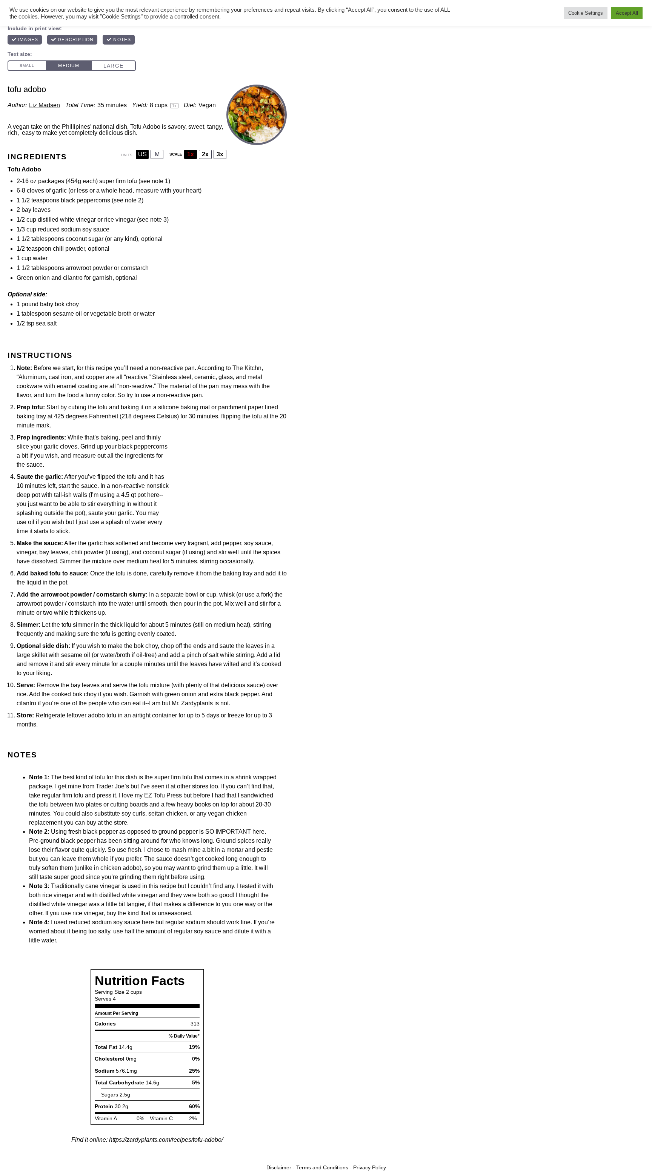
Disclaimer (278, 1167)
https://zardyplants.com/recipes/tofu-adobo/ (166, 1139)
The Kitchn (246, 368)
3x (220, 154)
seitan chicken (167, 813)
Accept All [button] (627, 13)
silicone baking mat (184, 407)
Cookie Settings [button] (585, 13)
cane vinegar (102, 886)
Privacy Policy (369, 1167)
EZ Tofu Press (163, 795)
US (142, 154)
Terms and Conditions (322, 1167)
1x (190, 154)
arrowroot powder (89, 268)
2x (205, 154)
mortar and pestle (249, 850)
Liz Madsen (44, 105)
